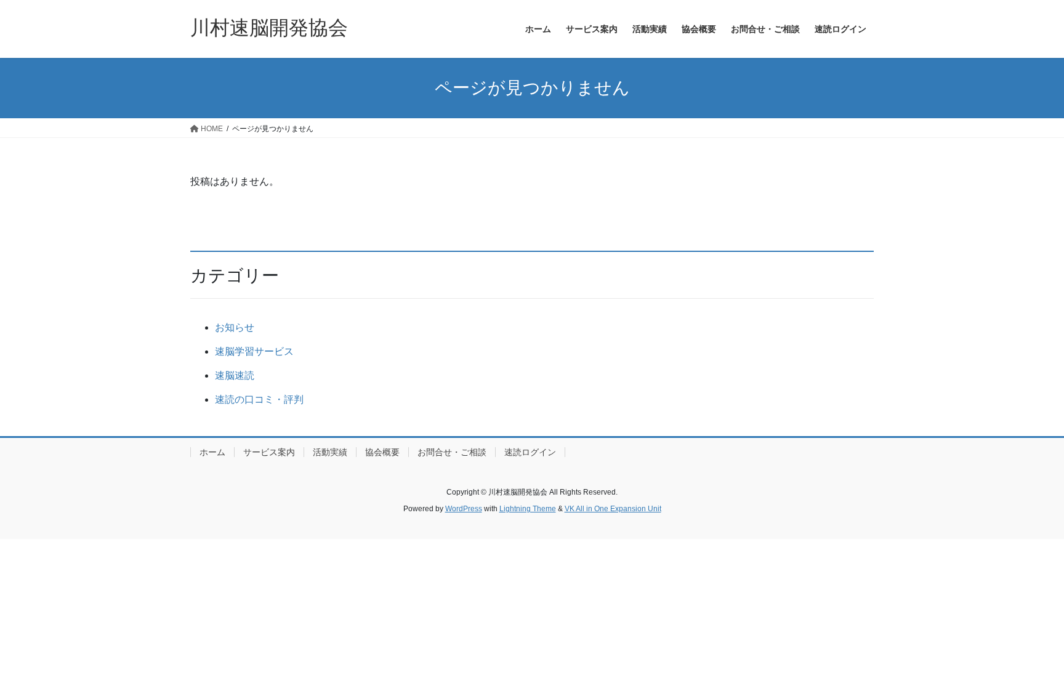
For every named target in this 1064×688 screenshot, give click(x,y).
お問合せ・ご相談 (451, 452)
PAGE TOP (1028, 657)
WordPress (463, 508)
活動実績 (330, 452)
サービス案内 (269, 452)
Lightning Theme (527, 508)
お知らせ (234, 327)
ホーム (212, 452)
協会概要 (382, 452)
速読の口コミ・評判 (259, 399)
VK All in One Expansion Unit (613, 508)
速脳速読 (234, 375)
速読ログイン (530, 452)
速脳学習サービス (254, 351)
